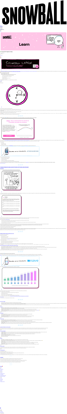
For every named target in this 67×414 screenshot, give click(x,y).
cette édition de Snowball (7, 219)
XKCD (11, 169)
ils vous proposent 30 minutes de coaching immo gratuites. (16, 71)
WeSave (5, 266)
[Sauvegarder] (0, 57)
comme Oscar (26, 145)
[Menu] (0, 30)
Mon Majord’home (11, 145)
